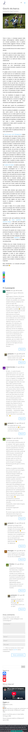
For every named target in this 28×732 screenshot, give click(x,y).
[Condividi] (14, 281)
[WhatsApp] (14, 275)
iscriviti (15, 649)
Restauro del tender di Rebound (11, 710)
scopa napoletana (16, 219)
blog (11, 11)
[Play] (3, 701)
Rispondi (22, 349)
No (14, 731)
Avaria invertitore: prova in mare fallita (13, 714)
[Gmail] (14, 277)
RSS (5, 708)
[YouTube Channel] (14, 680)
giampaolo (6, 11)
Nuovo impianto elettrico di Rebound (13, 718)
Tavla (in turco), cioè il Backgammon (12, 134)
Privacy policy (19, 731)
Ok (12, 731)
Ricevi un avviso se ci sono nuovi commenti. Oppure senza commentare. (13, 649)
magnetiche (16, 237)
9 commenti (15, 11)
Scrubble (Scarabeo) (9, 165)
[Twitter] (14, 279)
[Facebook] (14, 273)
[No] (23, 731)
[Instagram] (14, 676)
